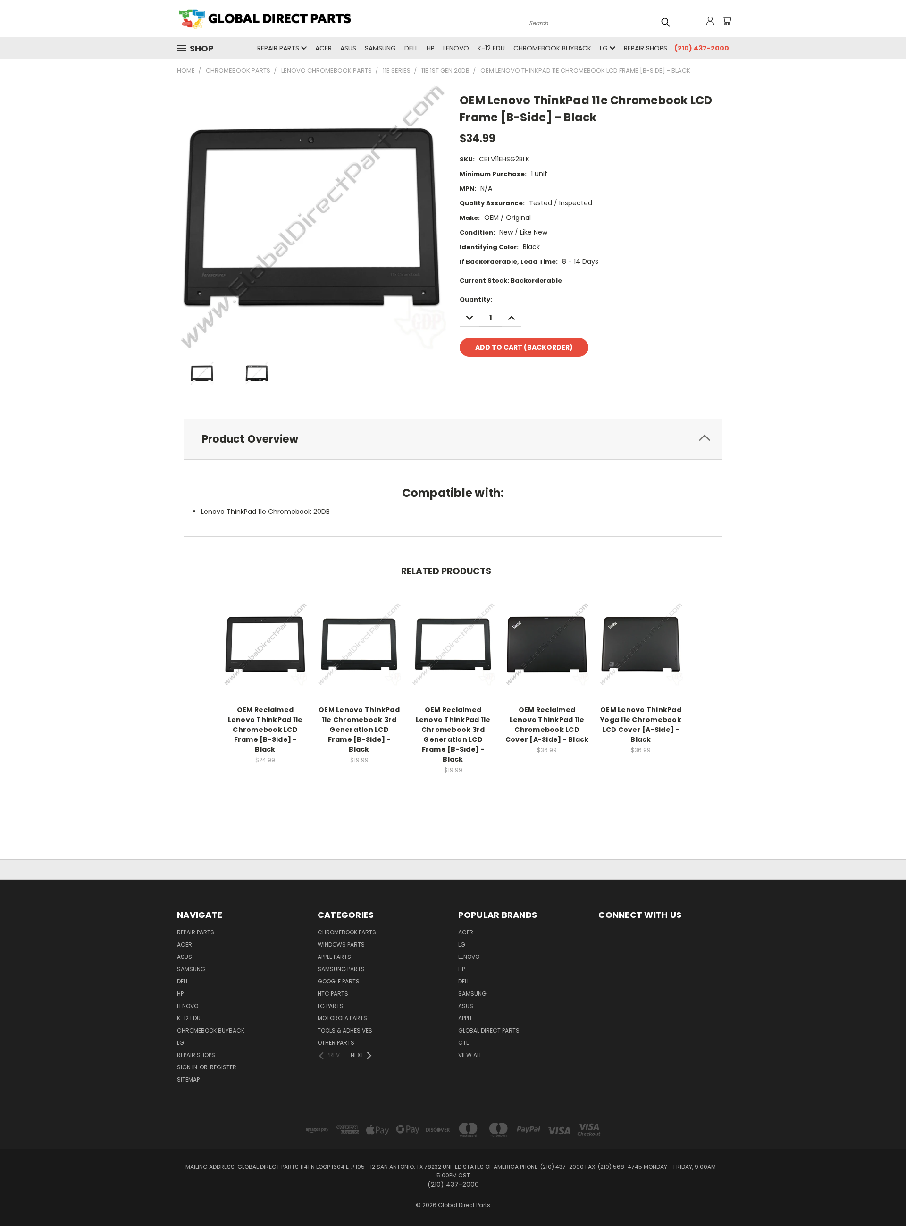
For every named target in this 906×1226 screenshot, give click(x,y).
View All (470, 1055)
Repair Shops (645, 48)
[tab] (453, 439)
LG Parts (331, 1006)
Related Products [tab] (446, 571)
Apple (465, 1018)
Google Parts (339, 981)
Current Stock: (511, 280)
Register (223, 1067)
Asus (348, 48)
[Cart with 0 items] (726, 20)
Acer (323, 48)
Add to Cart (265, 651)
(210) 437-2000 (701, 48)
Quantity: (476, 299)
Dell (411, 48)
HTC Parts (333, 994)
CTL (463, 1043)
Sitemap (188, 1079)
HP (431, 48)
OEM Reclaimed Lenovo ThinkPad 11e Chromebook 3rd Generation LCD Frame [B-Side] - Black (453, 734)
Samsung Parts (341, 969)
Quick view (265, 634)
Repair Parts (279, 48)
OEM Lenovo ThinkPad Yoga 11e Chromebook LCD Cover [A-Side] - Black (640, 724)
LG (605, 48)
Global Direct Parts (489, 1030)
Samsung (380, 48)
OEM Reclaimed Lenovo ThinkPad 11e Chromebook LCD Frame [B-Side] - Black (265, 729)
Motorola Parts (342, 1018)
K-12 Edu (491, 48)
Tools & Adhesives (345, 1030)
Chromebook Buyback (552, 48)
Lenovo (456, 48)
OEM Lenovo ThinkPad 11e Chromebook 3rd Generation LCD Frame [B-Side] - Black (359, 729)
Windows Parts (341, 944)
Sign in (188, 1067)
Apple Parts (334, 957)
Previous (881, 1196)
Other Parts (336, 1043)
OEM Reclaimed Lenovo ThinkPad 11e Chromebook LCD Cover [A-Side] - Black (547, 724)
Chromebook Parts (347, 932)
